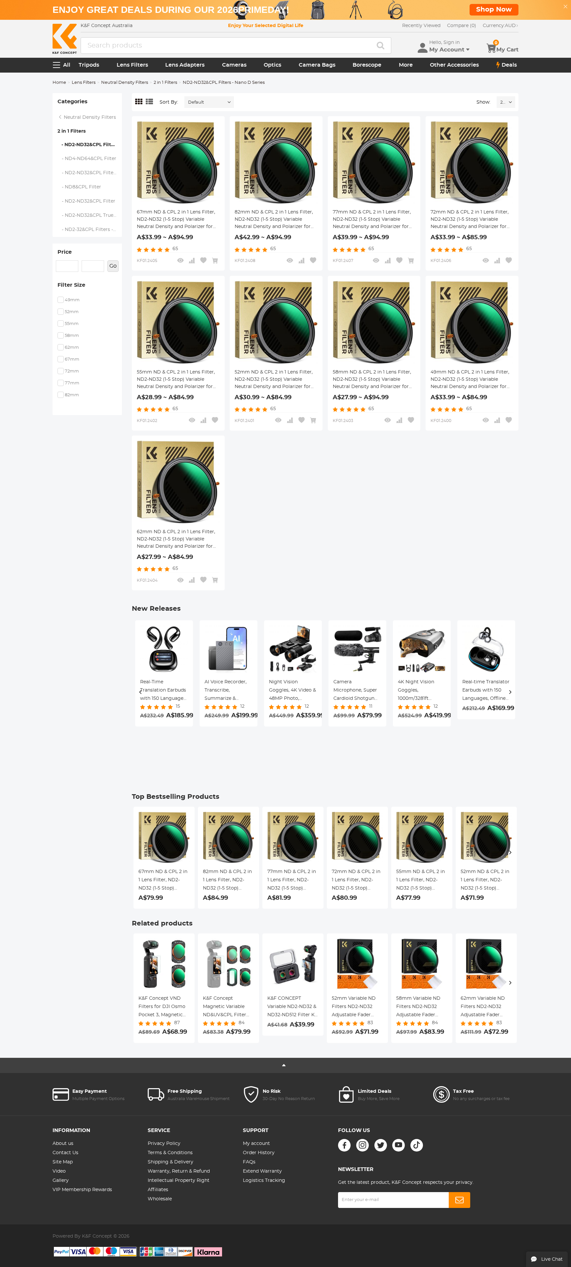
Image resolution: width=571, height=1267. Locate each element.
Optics (272, 65)
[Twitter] (380, 1145)
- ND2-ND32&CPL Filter (86, 201)
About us (63, 1143)
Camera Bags (317, 65)
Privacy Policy (164, 1143)
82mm (72, 395)
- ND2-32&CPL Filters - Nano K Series (90, 229)
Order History (259, 1153)
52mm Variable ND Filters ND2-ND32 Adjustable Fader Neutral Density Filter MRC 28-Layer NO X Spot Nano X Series (357, 1007)
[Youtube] (398, 1145)
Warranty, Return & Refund (179, 1171)
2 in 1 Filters (165, 83)
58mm (72, 336)
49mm (72, 300)
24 (502, 102)
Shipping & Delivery (170, 1162)
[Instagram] (362, 1145)
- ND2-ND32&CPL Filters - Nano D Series (89, 145)
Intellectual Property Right (178, 1180)
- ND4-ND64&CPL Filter (87, 158)
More (406, 65)
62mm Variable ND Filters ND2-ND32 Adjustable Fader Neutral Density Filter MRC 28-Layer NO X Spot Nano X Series (486, 1007)
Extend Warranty (262, 1171)
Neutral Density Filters (124, 83)
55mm (72, 324)
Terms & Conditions (170, 1153)
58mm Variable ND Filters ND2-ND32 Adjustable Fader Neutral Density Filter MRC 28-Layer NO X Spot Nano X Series (421, 1007)
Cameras (234, 65)
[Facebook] (344, 1145)
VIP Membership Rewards (82, 1189)
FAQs (249, 1162)
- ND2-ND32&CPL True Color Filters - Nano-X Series (90, 215)
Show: (483, 102)
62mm (72, 347)
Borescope (367, 65)
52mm (72, 312)
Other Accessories (454, 65)
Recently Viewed (421, 25)
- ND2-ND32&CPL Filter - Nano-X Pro (90, 173)
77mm (72, 383)
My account (256, 1143)
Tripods (89, 65)
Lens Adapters (185, 65)
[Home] (65, 39)
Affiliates (158, 1189)
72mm (72, 371)
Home (59, 83)
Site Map (63, 1162)
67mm (72, 359)
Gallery (61, 1180)
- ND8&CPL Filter (79, 187)
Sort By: (169, 102)
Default (196, 102)
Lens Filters (132, 65)
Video (59, 1171)
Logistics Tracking (264, 1180)
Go (113, 266)
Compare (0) (461, 25)
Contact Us (65, 1153)
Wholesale (160, 1199)
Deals (509, 65)
